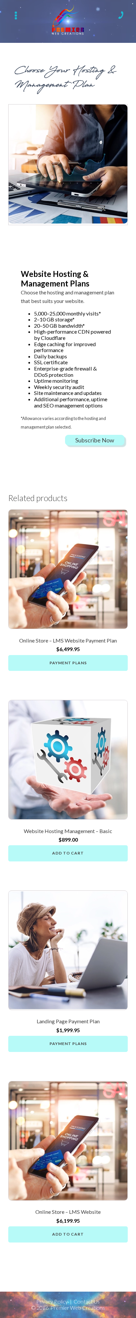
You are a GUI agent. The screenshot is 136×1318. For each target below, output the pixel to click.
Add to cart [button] (68, 853)
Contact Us (87, 1301)
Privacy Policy (52, 1301)
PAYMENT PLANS (68, 662)
